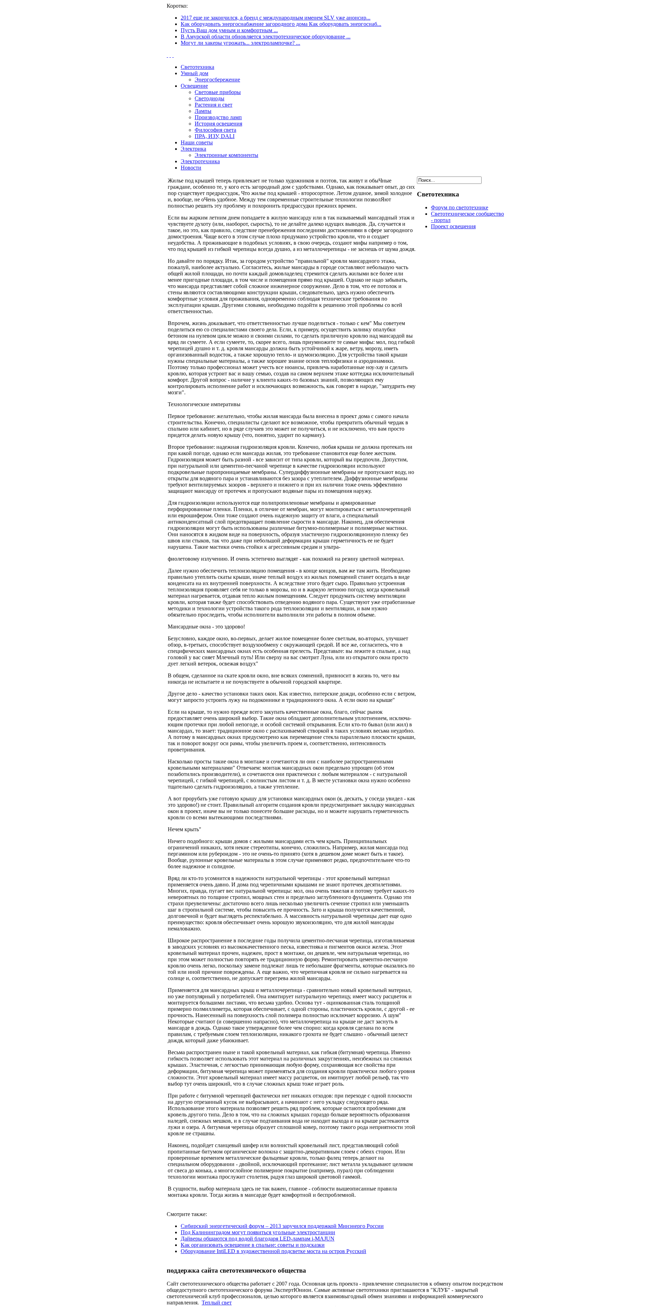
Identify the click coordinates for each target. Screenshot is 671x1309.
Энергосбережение (217, 79)
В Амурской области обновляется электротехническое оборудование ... (266, 36)
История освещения (218, 124)
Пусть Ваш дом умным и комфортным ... (229, 30)
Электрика (193, 149)
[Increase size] (167, 55)
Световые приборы (218, 92)
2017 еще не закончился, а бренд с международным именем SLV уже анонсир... (275, 18)
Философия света (215, 130)
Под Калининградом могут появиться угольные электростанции (258, 1232)
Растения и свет (213, 105)
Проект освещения (453, 226)
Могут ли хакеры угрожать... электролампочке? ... (240, 43)
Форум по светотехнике (459, 207)
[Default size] (170, 55)
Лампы (203, 111)
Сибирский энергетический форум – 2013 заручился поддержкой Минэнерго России (282, 1226)
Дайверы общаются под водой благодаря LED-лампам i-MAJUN (257, 1239)
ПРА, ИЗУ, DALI (215, 136)
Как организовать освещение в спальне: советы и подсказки (253, 1245)
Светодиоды (209, 98)
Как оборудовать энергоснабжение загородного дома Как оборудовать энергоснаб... (281, 24)
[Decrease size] (173, 55)
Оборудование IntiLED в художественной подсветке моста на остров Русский (273, 1251)
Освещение (194, 86)
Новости (191, 168)
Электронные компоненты (226, 155)
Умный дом (194, 73)
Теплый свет (217, 1303)
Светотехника (197, 67)
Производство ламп (218, 117)
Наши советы (197, 142)
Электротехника (200, 161)
